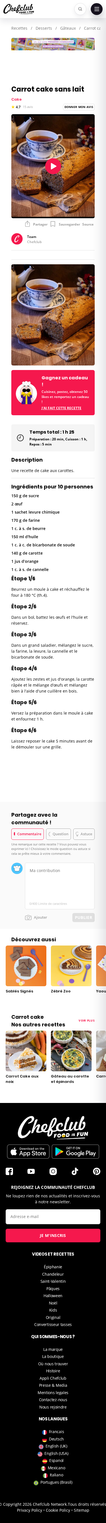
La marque (53, 1349)
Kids (53, 1310)
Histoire (53, 1370)
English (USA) (56, 1453)
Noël (53, 1303)
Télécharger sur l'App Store (28, 1152)
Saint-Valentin (53, 1281)
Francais (56, 1431)
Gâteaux (68, 28)
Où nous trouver (53, 1363)
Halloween (53, 1295)
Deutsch (56, 1439)
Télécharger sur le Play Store (75, 1152)
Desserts (44, 28)
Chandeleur (53, 1274)
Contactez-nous (53, 1399)
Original (53, 1317)
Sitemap (81, 1510)
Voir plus (87, 1020)
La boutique (53, 1356)
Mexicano (56, 1467)
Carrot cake (94, 28)
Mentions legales (53, 1392)
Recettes (19, 28)
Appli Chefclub (53, 1378)
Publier (83, 917)
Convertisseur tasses (53, 1324)
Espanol (56, 1460)
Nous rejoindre (53, 1407)
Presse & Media (53, 1385)
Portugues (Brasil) (56, 1482)
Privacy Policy (29, 1510)
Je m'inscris (53, 1235)
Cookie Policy (58, 1510)
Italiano (56, 1474)
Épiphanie (53, 1266)
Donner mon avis (79, 107)
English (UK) (56, 1446)
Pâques (53, 1288)
